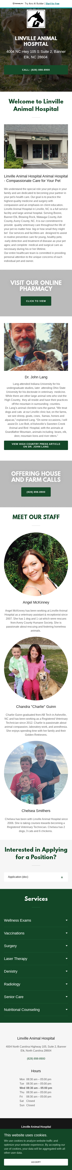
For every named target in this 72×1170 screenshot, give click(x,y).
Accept (36, 1162)
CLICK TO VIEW (36, 301)
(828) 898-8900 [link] (36, 1058)
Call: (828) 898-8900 (36, 69)
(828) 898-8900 (36, 492)
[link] (36, 11)
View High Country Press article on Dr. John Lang (36, 445)
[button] (62, 877)
